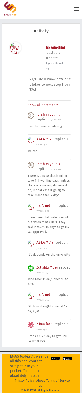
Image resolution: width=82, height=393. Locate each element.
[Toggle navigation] (76, 9)
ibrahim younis (48, 114)
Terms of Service (58, 380)
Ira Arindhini (55, 47)
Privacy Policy (24, 380)
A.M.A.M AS (44, 139)
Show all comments (43, 105)
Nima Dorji (44, 324)
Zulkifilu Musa (47, 267)
